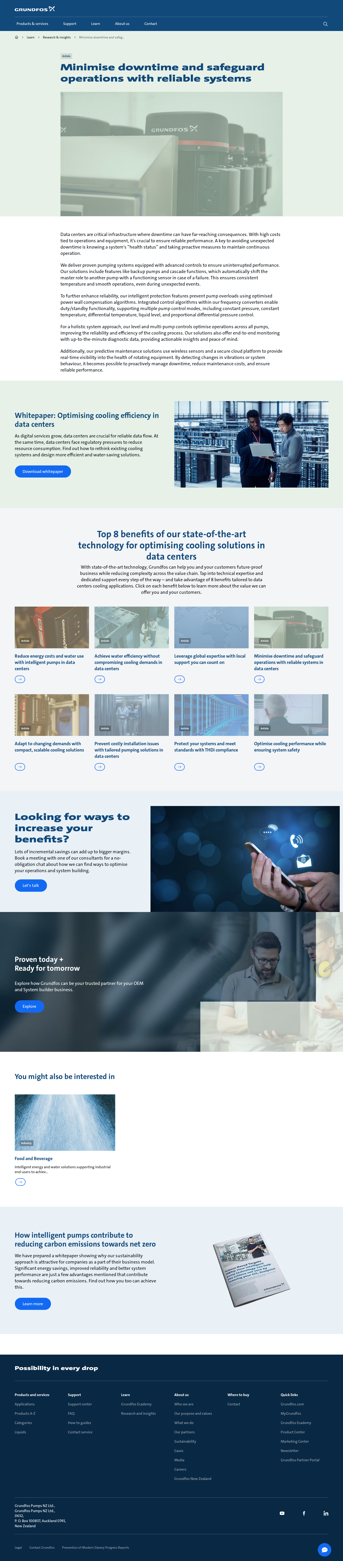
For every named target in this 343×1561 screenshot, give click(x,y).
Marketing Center (295, 1441)
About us (181, 1394)
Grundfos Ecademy (136, 1404)
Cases (178, 1450)
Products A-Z (25, 1413)
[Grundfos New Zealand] (16, 37)
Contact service (80, 1432)
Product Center (293, 1432)
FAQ (71, 1413)
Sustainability (185, 1441)
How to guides (79, 1422)
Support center (80, 1404)
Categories (23, 1422)
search (325, 24)
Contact (234, 1404)
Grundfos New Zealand (192, 1478)
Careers (180, 1469)
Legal (18, 1547)
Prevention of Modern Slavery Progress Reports (95, 1547)
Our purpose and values (193, 1413)
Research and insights (138, 1413)
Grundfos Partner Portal (300, 1460)
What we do (184, 1422)
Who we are (183, 1404)
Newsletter (290, 1450)
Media (179, 1460)
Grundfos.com (292, 1404)
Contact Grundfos (42, 1547)
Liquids (20, 1432)
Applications (25, 1404)
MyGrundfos (291, 1413)
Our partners (184, 1432)
